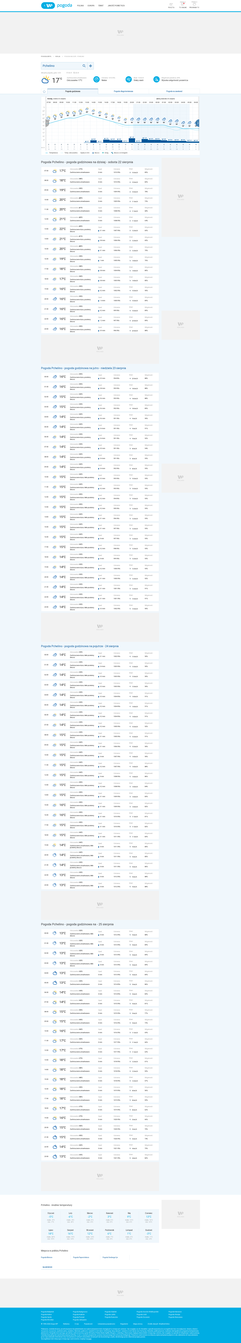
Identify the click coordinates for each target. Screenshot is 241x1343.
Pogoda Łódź (142, 1314)
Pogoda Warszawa (175, 1317)
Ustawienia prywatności (106, 1324)
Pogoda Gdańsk (111, 1312)
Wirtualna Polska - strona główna (48, 5)
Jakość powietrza (116, 6)
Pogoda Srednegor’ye (110, 1257)
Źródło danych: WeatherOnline (158, 1324)
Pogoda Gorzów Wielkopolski (148, 1312)
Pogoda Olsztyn (174, 1314)
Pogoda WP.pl (46, 56)
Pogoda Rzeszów (111, 1317)
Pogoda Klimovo (46, 1257)
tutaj (89, 1339)
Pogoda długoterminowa (123, 91)
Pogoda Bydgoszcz (80, 1312)
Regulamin (124, 1324)
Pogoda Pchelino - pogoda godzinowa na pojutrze (72, 646)
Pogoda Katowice (175, 1312)
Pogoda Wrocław (47, 1320)
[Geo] (90, 65)
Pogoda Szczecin (143, 1317)
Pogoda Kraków (79, 1314)
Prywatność (88, 1324)
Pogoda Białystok (47, 1312)
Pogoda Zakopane (79, 1320)
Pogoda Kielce (46, 1314)
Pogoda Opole (46, 1317)
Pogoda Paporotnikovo (81, 1257)
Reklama (66, 1324)
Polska (80, 6)
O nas (77, 1324)
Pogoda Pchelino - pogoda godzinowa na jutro (70, 368)
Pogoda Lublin (110, 1314)
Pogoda (64, 5)
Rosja (58, 56)
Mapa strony (137, 1324)
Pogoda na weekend (174, 91)
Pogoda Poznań (78, 1317)
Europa (91, 6)
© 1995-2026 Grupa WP (49, 1324)
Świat (101, 6)
